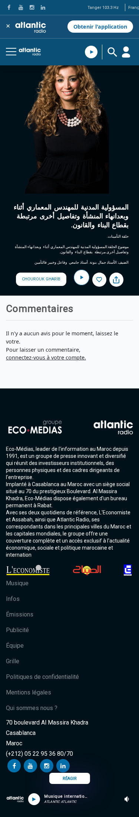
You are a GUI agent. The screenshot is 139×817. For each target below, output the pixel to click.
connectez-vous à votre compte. (46, 357)
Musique (17, 583)
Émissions (19, 614)
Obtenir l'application (100, 26)
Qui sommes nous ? (31, 708)
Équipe (15, 645)
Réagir (70, 778)
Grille (12, 661)
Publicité (17, 630)
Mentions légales (28, 692)
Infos (13, 598)
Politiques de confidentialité (42, 676)
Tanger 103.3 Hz (103, 7)
